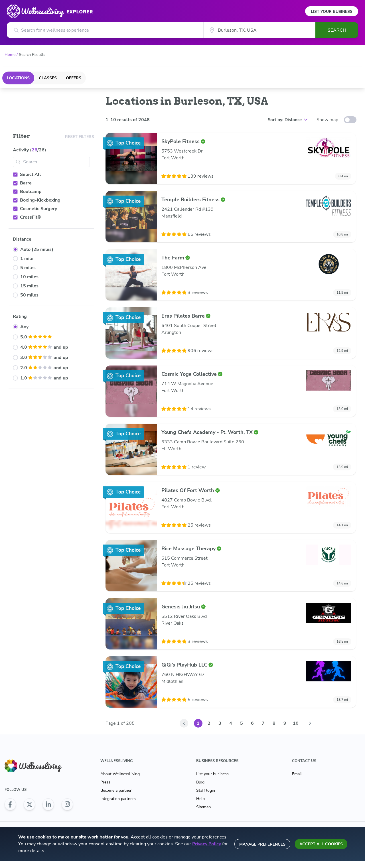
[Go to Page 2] (310, 723)
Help (200, 798)
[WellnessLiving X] (29, 804)
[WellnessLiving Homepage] (39, 766)
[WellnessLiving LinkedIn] (48, 804)
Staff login (205, 790)
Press (105, 782)
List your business (212, 774)
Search (337, 30)
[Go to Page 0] (184, 723)
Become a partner (115, 790)
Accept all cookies (321, 844)
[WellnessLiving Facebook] (10, 804)
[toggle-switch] (350, 119)
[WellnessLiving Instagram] (67, 804)
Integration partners (118, 798)
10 (296, 723)
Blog (200, 782)
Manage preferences (262, 844)
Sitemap (203, 807)
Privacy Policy (206, 844)
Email (297, 774)
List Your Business (331, 11)
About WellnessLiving (120, 774)
